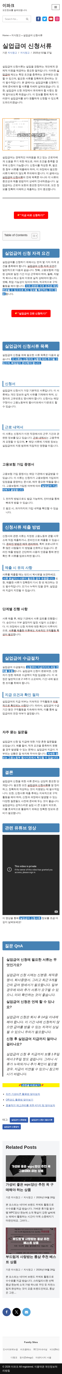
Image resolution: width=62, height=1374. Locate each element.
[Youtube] (51, 19)
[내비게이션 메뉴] (56, 7)
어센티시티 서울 (43, 1357)
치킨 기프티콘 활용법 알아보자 (23, 1094)
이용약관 (39, 1366)
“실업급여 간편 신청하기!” (32, 313)
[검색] (27, 19)
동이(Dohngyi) (26, 1357)
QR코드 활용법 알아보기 (19, 1099)
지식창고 (16, 35)
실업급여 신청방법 (18, 1120)
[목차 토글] (33, 236)
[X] (44, 19)
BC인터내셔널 (40, 1349)
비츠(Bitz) (54, 1349)
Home (5, 35)
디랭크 (14, 1357)
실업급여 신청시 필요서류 (41, 1120)
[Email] (26, 1312)
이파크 (14, 1366)
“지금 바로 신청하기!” (32, 215)
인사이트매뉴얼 (10, 1349)
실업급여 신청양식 (11, 1127)
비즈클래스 (25, 1349)
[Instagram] (57, 19)
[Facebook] (38, 19)
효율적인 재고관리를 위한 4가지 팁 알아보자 (30, 1105)
